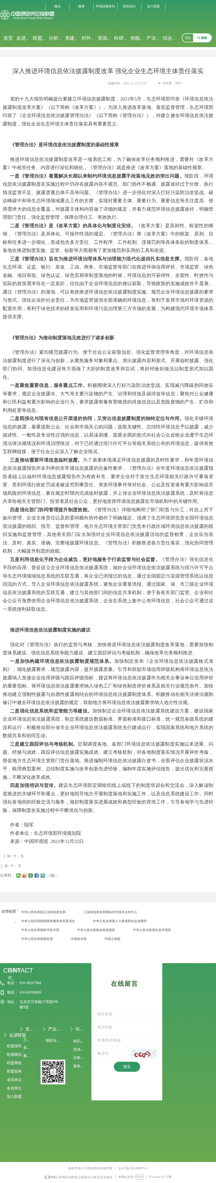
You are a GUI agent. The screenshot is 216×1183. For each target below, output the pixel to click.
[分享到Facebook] (37, 875)
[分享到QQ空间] (43, 875)
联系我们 (129, 6)
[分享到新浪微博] (24, 875)
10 (52, 875)
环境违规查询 (105, 6)
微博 (81, 6)
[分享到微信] (18, 875)
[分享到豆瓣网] (30, 875)
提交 (127, 1067)
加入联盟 (153, 6)
